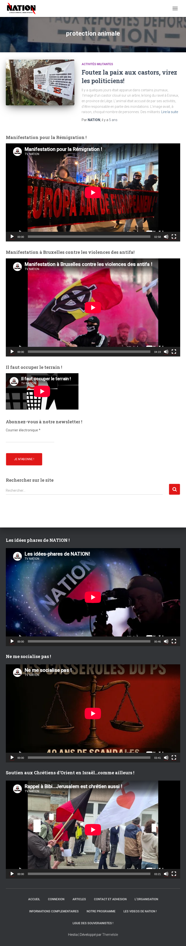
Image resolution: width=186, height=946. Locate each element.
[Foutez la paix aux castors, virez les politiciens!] (40, 82)
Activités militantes (97, 64)
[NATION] (23, 8)
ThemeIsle (110, 935)
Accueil (34, 899)
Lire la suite (169, 112)
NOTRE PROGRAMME (101, 911)
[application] (93, 192)
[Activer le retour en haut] (176, 936)
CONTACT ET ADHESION (110, 899)
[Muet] (166, 236)
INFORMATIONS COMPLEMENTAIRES (54, 911)
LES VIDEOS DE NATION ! (140, 911)
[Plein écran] (173, 236)
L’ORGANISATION (146, 899)
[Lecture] (12, 236)
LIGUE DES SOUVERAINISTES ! (93, 923)
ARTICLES (79, 899)
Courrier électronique (23, 430)
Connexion (56, 899)
